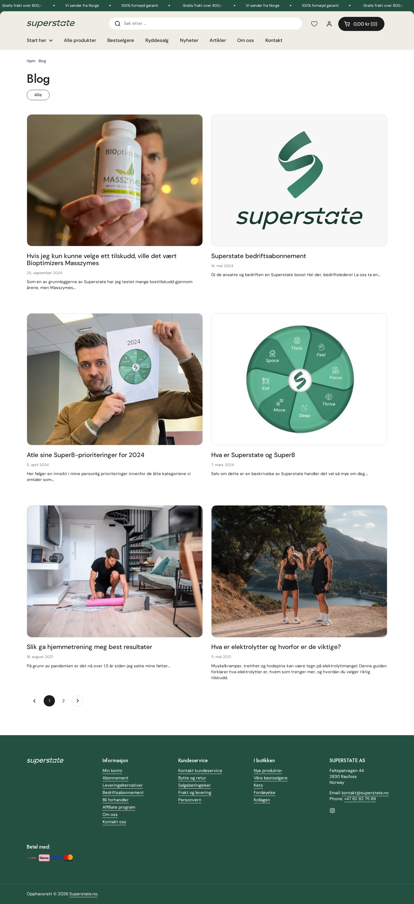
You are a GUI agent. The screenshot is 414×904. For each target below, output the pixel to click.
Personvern (189, 800)
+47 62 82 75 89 (360, 799)
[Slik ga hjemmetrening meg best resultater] (115, 571)
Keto (258, 785)
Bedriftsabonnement (123, 792)
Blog (42, 61)
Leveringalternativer (123, 785)
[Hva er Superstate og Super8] (299, 379)
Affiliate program (119, 807)
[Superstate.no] (51, 24)
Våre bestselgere (271, 778)
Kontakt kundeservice (200, 770)
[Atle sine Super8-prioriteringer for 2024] (115, 379)
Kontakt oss (114, 822)
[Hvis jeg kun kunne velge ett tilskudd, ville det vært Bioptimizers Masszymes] (115, 180)
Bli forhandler (116, 800)
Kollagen (262, 800)
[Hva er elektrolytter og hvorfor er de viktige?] (299, 571)
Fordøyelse (264, 792)
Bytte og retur (192, 778)
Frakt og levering (194, 792)
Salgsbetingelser (194, 785)
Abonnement (115, 778)
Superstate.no (83, 894)
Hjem (31, 61)
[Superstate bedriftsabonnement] (299, 180)
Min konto (112, 770)
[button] (361, 24)
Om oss (110, 814)
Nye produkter (268, 770)
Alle (38, 95)
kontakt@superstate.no (365, 793)
